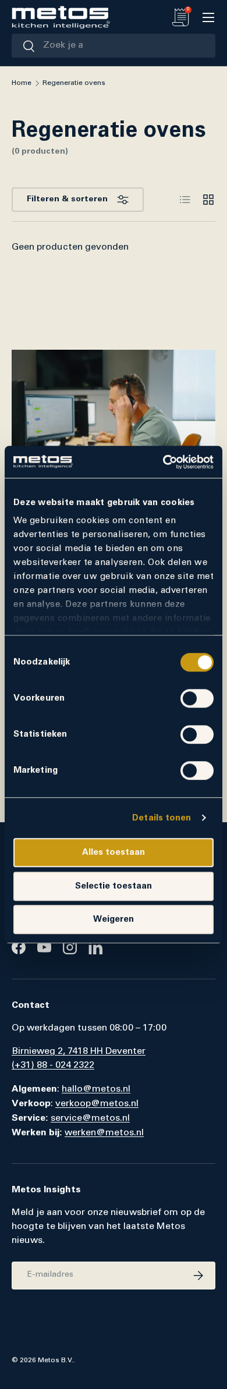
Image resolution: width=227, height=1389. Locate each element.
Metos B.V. (55, 1360)
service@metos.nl (90, 1118)
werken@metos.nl (104, 1133)
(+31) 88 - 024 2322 (53, 1065)
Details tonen (161, 817)
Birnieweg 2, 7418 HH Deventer (79, 1051)
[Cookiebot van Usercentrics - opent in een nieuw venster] (163, 462)
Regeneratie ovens (73, 83)
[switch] (197, 698)
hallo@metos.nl (96, 1089)
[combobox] (113, 46)
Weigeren (113, 919)
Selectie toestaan (113, 886)
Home (21, 83)
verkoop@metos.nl (97, 1104)
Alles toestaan (113, 852)
